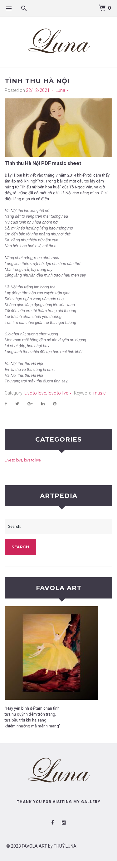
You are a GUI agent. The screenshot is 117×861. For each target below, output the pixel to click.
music (99, 392)
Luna (60, 90)
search (20, 547)
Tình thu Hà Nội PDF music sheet (43, 163)
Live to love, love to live (46, 392)
